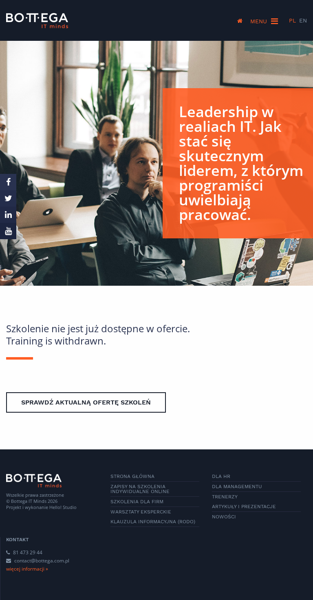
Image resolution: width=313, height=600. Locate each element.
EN (303, 20)
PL (292, 20)
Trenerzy (225, 496)
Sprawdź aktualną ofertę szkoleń (86, 402)
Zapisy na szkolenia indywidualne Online (140, 489)
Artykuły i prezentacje (244, 506)
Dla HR (221, 476)
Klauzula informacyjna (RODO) (152, 521)
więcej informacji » (27, 568)
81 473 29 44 (27, 552)
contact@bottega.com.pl (41, 560)
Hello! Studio (63, 507)
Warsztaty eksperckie (140, 511)
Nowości (224, 516)
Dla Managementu (237, 486)
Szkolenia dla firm (136, 501)
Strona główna (132, 476)
